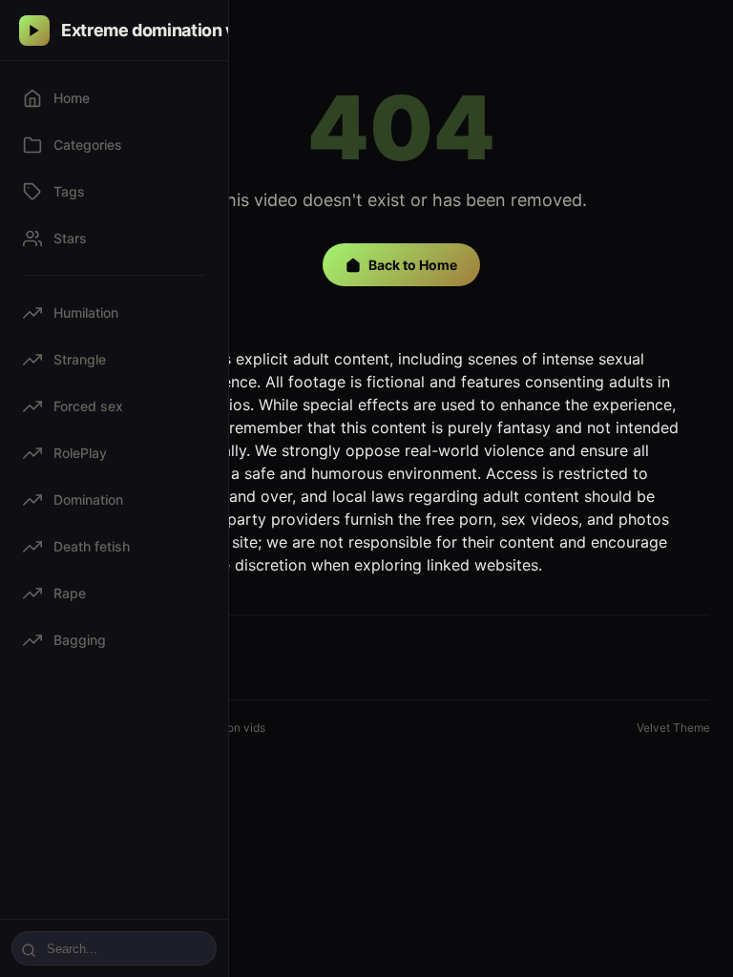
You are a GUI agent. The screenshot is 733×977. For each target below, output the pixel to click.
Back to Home (412, 265)
